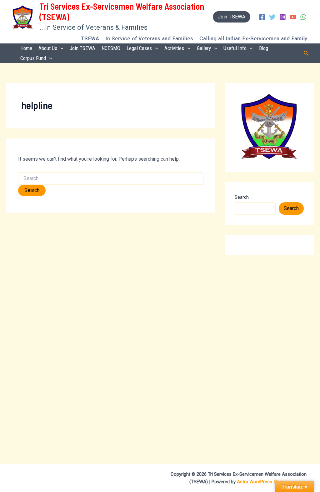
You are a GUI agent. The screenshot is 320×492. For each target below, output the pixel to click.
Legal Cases (139, 48)
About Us (47, 48)
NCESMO (111, 48)
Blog (263, 48)
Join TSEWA (82, 48)
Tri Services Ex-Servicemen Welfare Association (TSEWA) (121, 11)
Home (26, 48)
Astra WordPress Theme (262, 481)
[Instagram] (282, 17)
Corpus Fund (33, 58)
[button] (231, 17)
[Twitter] (272, 17)
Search (242, 197)
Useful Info (235, 48)
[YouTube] (293, 17)
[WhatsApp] (303, 17)
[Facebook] (262, 17)
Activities (174, 48)
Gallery (204, 48)
